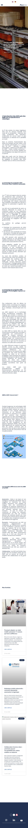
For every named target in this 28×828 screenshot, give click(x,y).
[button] (1, 4)
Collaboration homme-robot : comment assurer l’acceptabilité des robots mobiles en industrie (13, 749)
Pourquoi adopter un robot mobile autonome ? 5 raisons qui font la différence (13, 631)
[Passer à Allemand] (15, 2)
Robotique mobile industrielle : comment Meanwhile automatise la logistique (13, 690)
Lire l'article (8, 649)
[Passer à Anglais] (12, 2)
